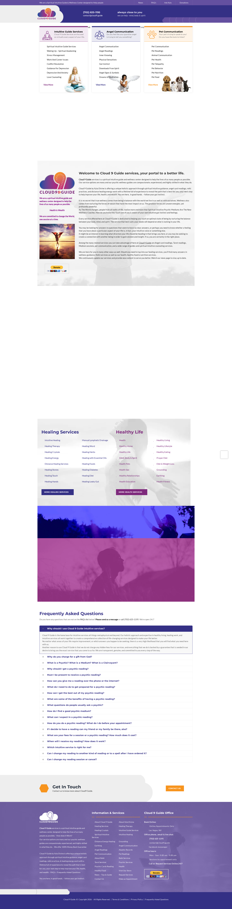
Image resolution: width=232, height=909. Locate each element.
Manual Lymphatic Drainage (95, 440)
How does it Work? (64, 836)
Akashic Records (126, 850)
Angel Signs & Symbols (109, 72)
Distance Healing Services (56, 463)
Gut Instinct (104, 64)
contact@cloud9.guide (159, 843)
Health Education (127, 481)
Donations (184, 2)
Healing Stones (52, 469)
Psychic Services (126, 862)
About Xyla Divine (62, 108)
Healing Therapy (52, 446)
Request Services (126, 875)
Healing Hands (51, 481)
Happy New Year (88, 590)
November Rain (164, 590)
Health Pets (124, 463)
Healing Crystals (52, 452)
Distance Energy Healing (105, 841)
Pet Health (156, 59)
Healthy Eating (163, 452)
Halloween (123, 590)
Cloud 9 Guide (69, 899)
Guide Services (64, 395)
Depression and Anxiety (57, 72)
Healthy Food (167, 358)
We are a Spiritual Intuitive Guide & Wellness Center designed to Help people (71, 2)
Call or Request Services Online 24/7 (166, 863)
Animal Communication (162, 55)
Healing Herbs (88, 452)
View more (49, 84)
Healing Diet (88, 475)
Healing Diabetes (90, 469)
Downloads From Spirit (109, 68)
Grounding (162, 469)
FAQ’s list (84, 619)
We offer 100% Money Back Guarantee (70, 847)
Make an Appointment (128, 879)
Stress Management (56, 55)
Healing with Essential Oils (94, 458)
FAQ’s (153, 2)
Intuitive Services (116, 320)
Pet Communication (160, 46)
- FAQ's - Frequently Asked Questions (64, 872)
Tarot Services (100, 862)
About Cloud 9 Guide (103, 822)
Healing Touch (51, 475)
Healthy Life (124, 452)
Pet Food (155, 77)
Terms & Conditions (120, 899)
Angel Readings (106, 51)
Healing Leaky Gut (90, 481)
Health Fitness (163, 481)
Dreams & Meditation (108, 77)
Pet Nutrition (157, 72)
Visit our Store (116, 395)
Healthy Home (126, 446)
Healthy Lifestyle (164, 446)
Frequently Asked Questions (71, 613)
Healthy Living (163, 440)
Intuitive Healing (52, 440)
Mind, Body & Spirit (128, 458)
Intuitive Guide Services (128, 830)
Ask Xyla (167, 2)
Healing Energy (52, 458)
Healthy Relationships (129, 475)
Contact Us (99, 879)
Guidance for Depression (58, 68)
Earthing (160, 475)
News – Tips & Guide (103, 875)
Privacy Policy (137, 899)
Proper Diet (162, 458)
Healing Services (65, 320)
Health (116, 358)
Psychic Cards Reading (104, 866)
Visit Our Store (125, 870)
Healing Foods (88, 463)
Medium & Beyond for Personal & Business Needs (67, 130)
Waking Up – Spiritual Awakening (61, 51)
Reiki (167, 320)
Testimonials (53, 519)
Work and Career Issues (57, 59)
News (140, 2)
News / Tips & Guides (116, 548)
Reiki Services (124, 858)
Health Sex (124, 469)
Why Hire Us (112, 108)
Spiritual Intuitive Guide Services (61, 46)
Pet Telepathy (158, 64)
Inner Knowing (105, 55)
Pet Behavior (157, 68)
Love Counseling (54, 77)
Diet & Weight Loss (165, 463)
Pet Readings (157, 51)
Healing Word (88, 446)
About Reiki (99, 858)
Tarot (65, 358)
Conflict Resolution (55, 64)
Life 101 (109, 129)
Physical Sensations (108, 59)
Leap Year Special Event (53, 590)
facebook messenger (158, 847)
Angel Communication (109, 46)
